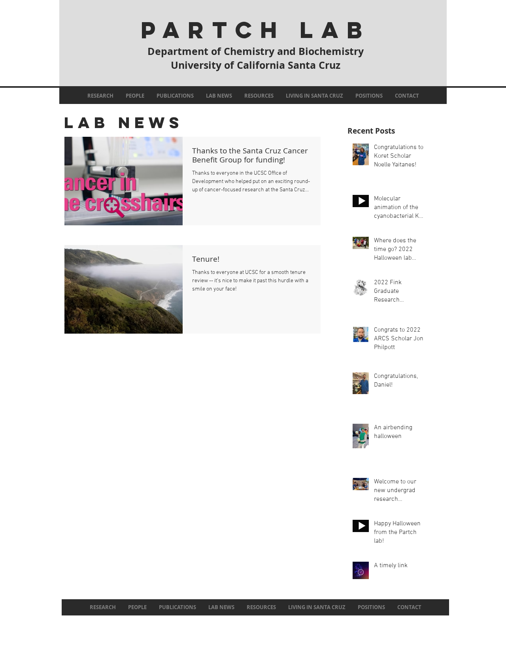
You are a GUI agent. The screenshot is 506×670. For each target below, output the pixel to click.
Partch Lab (255, 29)
